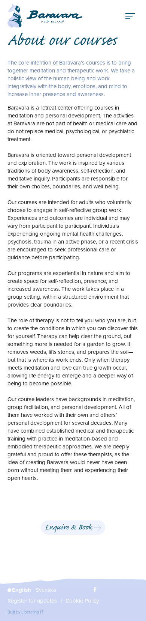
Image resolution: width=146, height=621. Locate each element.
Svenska (46, 589)
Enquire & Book (68, 528)
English (21, 589)
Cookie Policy (82, 600)
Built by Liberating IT (25, 612)
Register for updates (32, 600)
